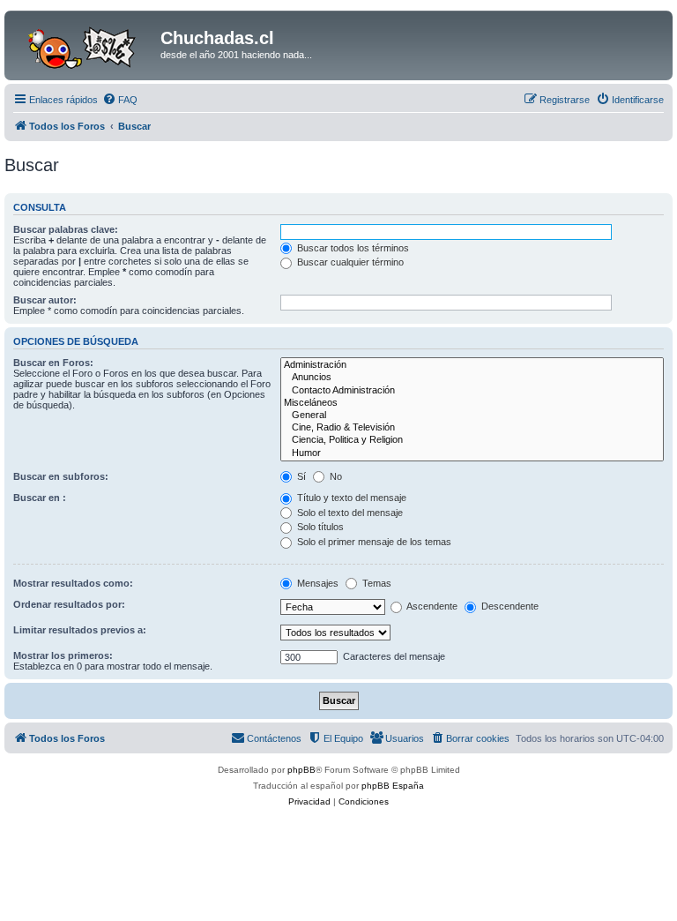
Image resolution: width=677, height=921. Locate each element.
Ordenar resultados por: (69, 604)
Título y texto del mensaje (350, 497)
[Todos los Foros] (84, 43)
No (334, 476)
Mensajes (316, 583)
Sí (300, 476)
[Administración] (472, 365)
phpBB (301, 770)
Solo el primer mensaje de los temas (372, 541)
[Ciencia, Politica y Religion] (472, 440)
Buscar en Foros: (53, 362)
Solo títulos (319, 526)
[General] (472, 415)
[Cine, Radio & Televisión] (472, 428)
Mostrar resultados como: (73, 583)
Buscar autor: (45, 300)
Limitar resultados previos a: (79, 630)
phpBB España (392, 785)
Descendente (509, 606)
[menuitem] (120, 99)
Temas (375, 583)
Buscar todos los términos (351, 248)
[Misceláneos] (472, 403)
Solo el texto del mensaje (348, 512)
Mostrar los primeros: (63, 655)
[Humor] (472, 453)
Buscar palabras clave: (65, 229)
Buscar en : (39, 497)
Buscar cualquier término (349, 262)
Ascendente (431, 606)
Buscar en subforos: (60, 476)
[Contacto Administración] (472, 391)
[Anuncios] (472, 377)
